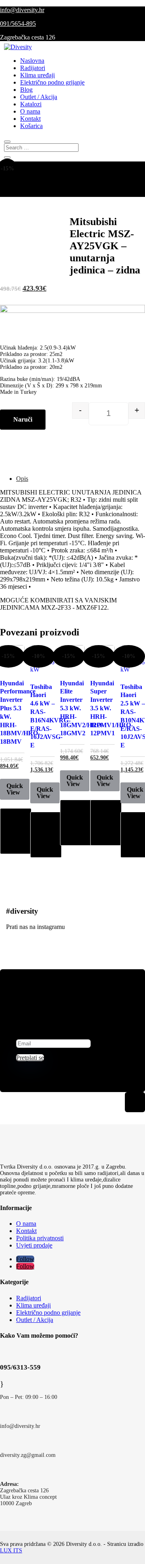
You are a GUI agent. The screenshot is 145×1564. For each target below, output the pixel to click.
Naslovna (32, 60)
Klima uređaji (37, 75)
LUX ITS (11, 1550)
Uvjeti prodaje (34, 1245)
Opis (22, 478)
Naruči (22, 419)
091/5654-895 (18, 23)
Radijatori (32, 67)
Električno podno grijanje (52, 82)
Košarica (31, 125)
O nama (30, 111)
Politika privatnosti (40, 1238)
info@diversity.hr (22, 9)
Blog (26, 89)
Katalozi (30, 104)
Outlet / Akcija (38, 96)
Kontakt (30, 118)
